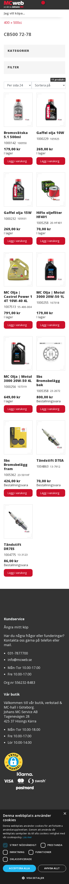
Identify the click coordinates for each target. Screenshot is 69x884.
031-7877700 (18, 653)
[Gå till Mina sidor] (48, 5)
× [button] (64, 813)
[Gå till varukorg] (41, 5)
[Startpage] (19, 5)
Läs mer (27, 837)
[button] (34, 878)
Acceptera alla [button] (19, 868)
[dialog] (34, 847)
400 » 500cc (13, 22)
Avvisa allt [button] (52, 868)
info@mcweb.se (20, 659)
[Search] (65, 13)
